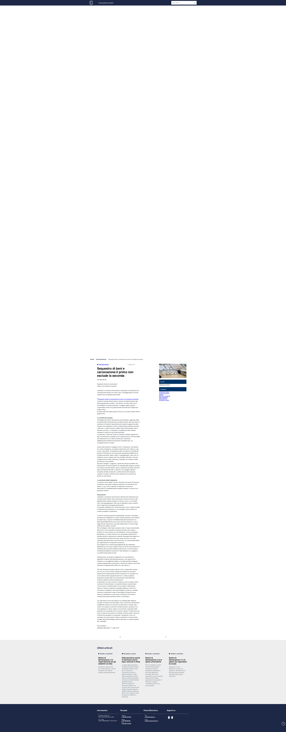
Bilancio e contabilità (164, 396)
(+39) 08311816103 (126, 717)
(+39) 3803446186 (126, 721)
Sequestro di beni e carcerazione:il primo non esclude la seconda (115, 372)
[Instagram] (172, 717)
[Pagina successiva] (165, 637)
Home (92, 359)
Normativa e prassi (164, 400)
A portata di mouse (164, 392)
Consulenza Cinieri (106, 3)
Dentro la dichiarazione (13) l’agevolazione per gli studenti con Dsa (107, 660)
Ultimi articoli (104, 648)
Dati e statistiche (163, 397)
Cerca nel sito (175, 2)
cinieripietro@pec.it (150, 717)
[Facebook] (169, 717)
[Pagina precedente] (120, 637)
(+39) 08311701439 (126, 723)
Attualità (161, 395)
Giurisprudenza (101, 359)
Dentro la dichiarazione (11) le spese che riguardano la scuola (178, 660)
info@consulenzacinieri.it (151, 721)
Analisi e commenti (164, 393)
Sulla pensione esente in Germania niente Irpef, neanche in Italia (131, 659)
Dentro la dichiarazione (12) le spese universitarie (153, 659)
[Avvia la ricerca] (194, 3)
